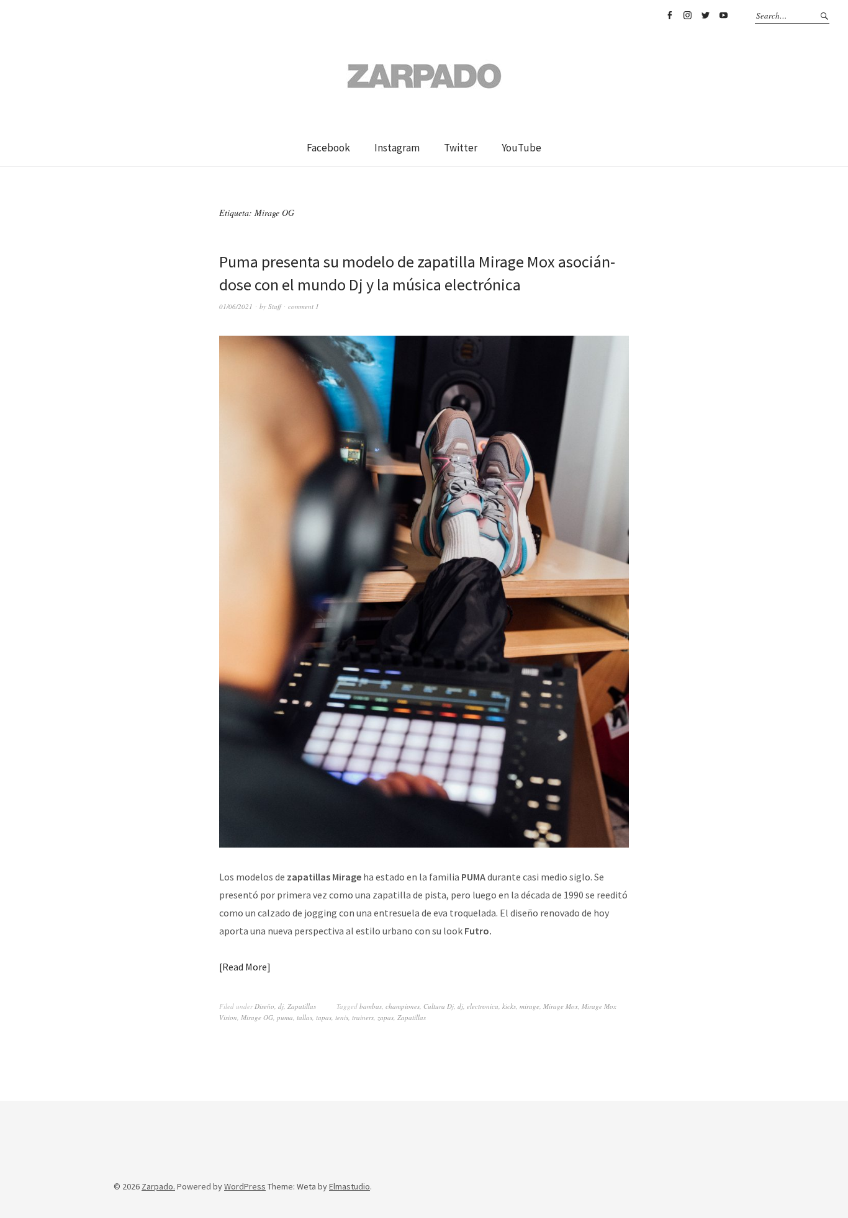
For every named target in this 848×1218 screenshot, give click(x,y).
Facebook (669, 15)
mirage (529, 1006)
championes (403, 1006)
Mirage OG (257, 1017)
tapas (324, 1017)
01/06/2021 (236, 306)
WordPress (245, 1186)
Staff (274, 306)
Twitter (705, 15)
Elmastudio (349, 1186)
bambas (370, 1006)
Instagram (687, 15)
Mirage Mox (560, 1006)
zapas (385, 1017)
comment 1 (303, 306)
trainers (363, 1017)
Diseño (264, 1006)
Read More (244, 967)
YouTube (723, 15)
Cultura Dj (438, 1006)
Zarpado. (158, 1186)
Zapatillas (301, 1006)
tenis (341, 1017)
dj (281, 1006)
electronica (482, 1006)
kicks (509, 1006)
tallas (304, 1017)
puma (285, 1017)
